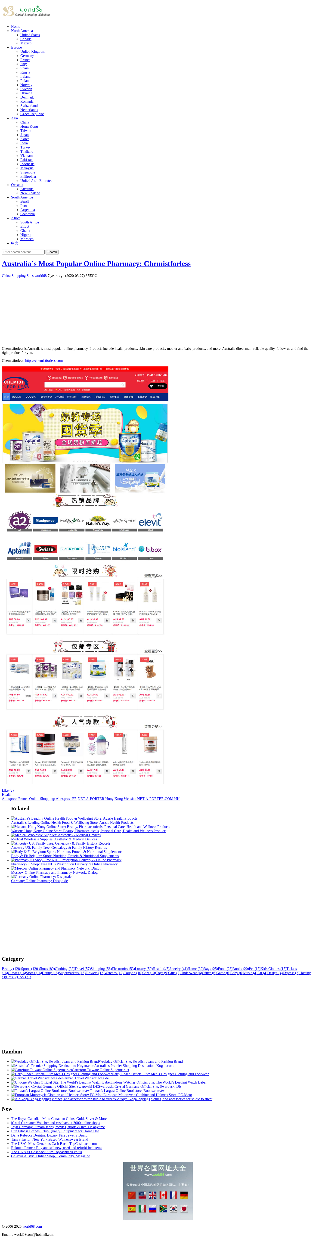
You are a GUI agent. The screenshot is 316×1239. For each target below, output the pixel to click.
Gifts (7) (174, 973)
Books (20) (240, 969)
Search (52, 252)
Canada (25, 39)
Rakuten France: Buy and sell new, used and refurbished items (56, 1148)
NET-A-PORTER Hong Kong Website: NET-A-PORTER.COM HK (129, 799)
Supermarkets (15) (72, 973)
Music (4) (250, 973)
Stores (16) (34, 973)
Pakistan (26, 160)
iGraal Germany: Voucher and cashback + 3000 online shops (55, 1123)
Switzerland (29, 106)
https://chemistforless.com (44, 360)
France (25, 60)
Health (7, 794)
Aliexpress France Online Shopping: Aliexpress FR (39, 799)
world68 (40, 276)
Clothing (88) (64, 969)
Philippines (28, 176)
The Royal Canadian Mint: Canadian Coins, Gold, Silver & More (59, 1119)
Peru (23, 206)
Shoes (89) (47, 969)
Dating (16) (50, 973)
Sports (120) (30, 969)
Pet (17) (254, 969)
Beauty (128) (11, 969)
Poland (25, 81)
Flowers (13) (95, 973)
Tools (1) (24, 977)
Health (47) (161, 969)
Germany (27, 56)
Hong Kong (29, 126)
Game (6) (223, 973)
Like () (8, 790)
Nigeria (25, 235)
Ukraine (26, 93)
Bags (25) (211, 969)
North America (22, 31)
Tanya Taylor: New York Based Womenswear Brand (49, 1139)
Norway (26, 85)
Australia (27, 189)
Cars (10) (149, 973)
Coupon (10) (133, 973)
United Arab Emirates (36, 181)
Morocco (27, 239)
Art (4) (262, 973)
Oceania (17, 185)
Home (15, 26)
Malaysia (27, 168)
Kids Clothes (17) (273, 969)
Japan (24, 135)
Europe (16, 47)
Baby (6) (236, 973)
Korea (24, 139)
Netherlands (29, 110)
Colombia (27, 214)
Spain (24, 68)
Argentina (27, 210)
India (24, 143)
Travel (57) (82, 969)
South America (22, 197)
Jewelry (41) (178, 969)
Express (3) (291, 973)
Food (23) (225, 969)
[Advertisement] (140, 310)
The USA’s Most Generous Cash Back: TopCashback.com (54, 1144)
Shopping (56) (101, 969)
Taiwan (25, 131)
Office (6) (209, 973)
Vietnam (26, 156)
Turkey (25, 147)
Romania (27, 101)
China (24, 122)
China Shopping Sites (18, 276)
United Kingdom (32, 51)
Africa (15, 218)
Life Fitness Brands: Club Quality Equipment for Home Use (55, 1131)
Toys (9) (162, 973)
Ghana (25, 230)
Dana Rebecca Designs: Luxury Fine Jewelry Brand (49, 1135)
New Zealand (30, 193)
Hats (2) (12, 977)
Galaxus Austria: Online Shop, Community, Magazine (50, 1156)
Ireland (25, 76)
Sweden (26, 89)
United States (30, 35)
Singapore (27, 172)
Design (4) (275, 973)
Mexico (25, 43)
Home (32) (196, 969)
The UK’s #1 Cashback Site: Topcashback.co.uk (46, 1152)
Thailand (26, 151)
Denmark (27, 97)
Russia (25, 72)
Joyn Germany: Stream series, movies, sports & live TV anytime (58, 1127)
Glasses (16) (17, 973)
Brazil (24, 201)
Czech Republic (32, 114)
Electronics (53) (123, 969)
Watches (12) (114, 973)
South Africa (29, 222)
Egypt (24, 226)
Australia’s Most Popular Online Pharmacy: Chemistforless (96, 263)
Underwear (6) (191, 973)
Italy (23, 64)
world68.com (32, 1226)
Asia (14, 118)
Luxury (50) (144, 969)
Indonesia (27, 164)
